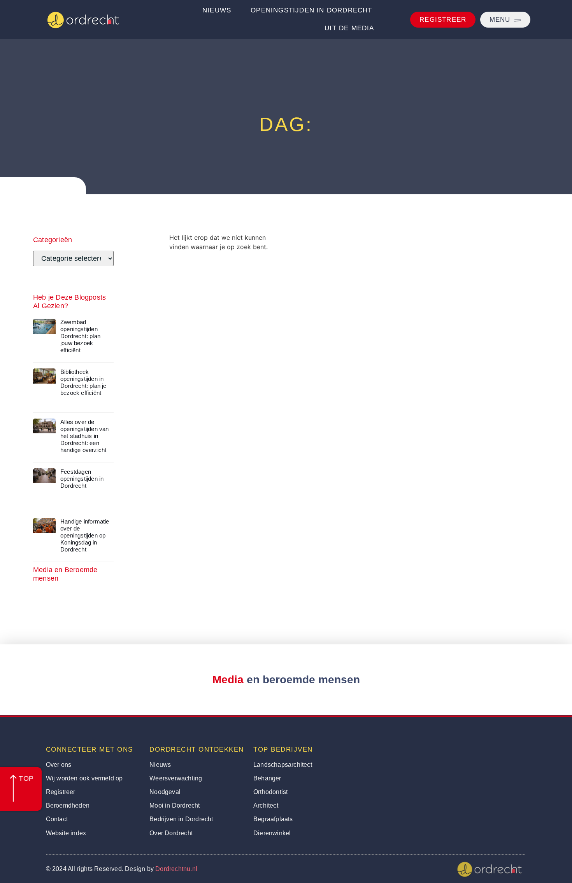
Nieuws (216, 10)
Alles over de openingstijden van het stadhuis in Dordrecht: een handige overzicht (84, 436)
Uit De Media (349, 28)
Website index (66, 833)
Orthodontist (270, 792)
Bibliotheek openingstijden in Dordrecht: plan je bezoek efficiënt (83, 382)
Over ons (59, 764)
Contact (57, 819)
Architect (265, 805)
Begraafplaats (273, 819)
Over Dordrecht (171, 833)
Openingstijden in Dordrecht (311, 10)
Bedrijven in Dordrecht (181, 819)
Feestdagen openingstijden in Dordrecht (82, 478)
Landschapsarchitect (282, 764)
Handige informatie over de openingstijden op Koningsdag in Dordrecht (84, 535)
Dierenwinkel (272, 833)
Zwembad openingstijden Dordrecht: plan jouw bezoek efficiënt (80, 336)
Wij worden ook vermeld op (84, 778)
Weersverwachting (175, 778)
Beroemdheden (67, 805)
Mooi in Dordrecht (174, 805)
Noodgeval (165, 792)
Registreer (60, 792)
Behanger (267, 778)
